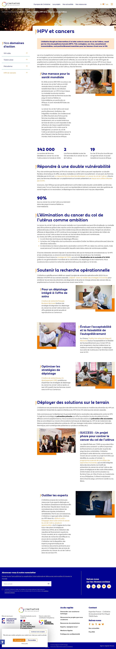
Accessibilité (2, 642)
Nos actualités (68, 4)
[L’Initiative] (11, 4)
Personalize (32, 640)
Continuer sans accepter (38, 631)
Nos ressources (81, 4)
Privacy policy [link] (25, 643)
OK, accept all (19, 640)
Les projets (56, 4)
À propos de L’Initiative (42, 4)
